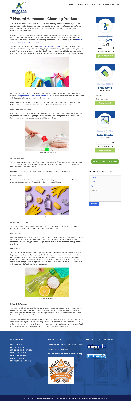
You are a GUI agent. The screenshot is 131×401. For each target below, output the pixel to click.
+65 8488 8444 (62, 349)
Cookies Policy (102, 398)
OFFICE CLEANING (17, 358)
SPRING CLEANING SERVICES (21, 350)
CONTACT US (108, 4)
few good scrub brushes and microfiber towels (35, 96)
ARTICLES (96, 4)
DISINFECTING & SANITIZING (20, 361)
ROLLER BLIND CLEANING (19, 353)
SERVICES (82, 4)
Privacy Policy (80, 398)
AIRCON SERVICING (17, 347)
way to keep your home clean (49, 46)
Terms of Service (91, 398)
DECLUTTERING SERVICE (19, 355)
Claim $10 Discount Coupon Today (105, 161)
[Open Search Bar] (118, 4)
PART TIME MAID (16, 344)
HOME (71, 4)
